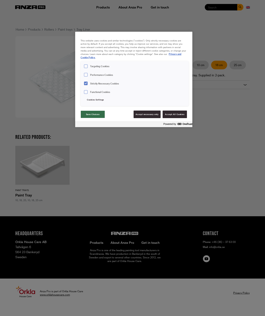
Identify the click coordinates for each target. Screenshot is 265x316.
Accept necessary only (147, 114)
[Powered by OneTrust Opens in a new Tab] (177, 125)
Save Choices (93, 114)
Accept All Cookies (174, 114)
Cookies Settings (95, 99)
